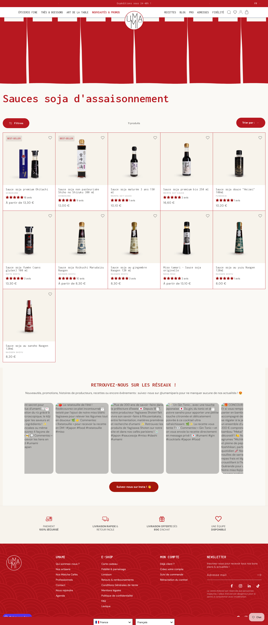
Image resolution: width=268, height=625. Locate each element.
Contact (60, 585)
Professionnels (64, 579)
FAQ (103, 601)
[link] (235, 12)
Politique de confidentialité (117, 595)
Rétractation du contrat (174, 579)
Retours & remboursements (117, 579)
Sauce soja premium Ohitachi (27, 189)
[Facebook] (231, 586)
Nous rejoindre (64, 590)
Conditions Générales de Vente (119, 585)
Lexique (105, 606)
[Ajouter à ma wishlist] (50, 138)
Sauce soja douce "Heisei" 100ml (235, 191)
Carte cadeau (109, 564)
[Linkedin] (249, 586)
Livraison (106, 574)
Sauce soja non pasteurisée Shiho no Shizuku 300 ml (78, 191)
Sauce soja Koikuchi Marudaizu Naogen (81, 269)
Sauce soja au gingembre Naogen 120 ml (129, 269)
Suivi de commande (171, 574)
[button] (28, 12)
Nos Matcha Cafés (67, 574)
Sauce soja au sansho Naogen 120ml (27, 347)
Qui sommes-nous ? (67, 564)
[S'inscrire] (258, 575)
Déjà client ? (167, 564)
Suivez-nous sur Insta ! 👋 (133, 487)
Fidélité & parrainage (113, 569)
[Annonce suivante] (210, 3)
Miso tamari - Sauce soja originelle (182, 269)
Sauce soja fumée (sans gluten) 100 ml (23, 269)
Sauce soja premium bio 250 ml (186, 189)
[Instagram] (240, 586)
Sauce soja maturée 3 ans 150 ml (133, 191)
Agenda (60, 595)
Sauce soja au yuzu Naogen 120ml (235, 269)
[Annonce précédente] (58, 3)
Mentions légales (111, 590)
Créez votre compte (171, 569)
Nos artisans (63, 569)
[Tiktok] (258, 586)
